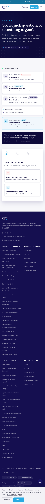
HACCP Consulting (8, 276)
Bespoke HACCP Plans (9, 280)
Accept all (18, 500)
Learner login (28, 384)
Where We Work (7, 457)
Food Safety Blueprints (9, 425)
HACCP (26, 254)
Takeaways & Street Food (10, 335)
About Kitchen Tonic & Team (11, 437)
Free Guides (6, 364)
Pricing (26, 368)
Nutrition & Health (30, 262)
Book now (34, 7)
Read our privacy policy (14, 495)
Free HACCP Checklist (9, 375)
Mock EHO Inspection (9, 250)
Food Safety (28, 250)
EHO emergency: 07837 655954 (14, 236)
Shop (3, 445)
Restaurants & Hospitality (10, 320)
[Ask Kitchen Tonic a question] (40, 481)
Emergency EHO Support (10, 354)
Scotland (5, 472)
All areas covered (21, 468)
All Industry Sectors (8, 316)
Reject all (7, 500)
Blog (3, 429)
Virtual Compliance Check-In (11, 254)
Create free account (31, 380)
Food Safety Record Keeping (11, 413)
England (38, 468)
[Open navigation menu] (41, 7)
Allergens (27, 258)
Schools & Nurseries (8, 331)
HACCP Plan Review (8, 284)
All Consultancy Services (10, 312)
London (31, 468)
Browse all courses (30, 270)
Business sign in (29, 376)
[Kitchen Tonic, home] (5, 7)
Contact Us (5, 449)
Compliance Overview (9, 417)
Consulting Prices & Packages (11, 308)
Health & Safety (29, 266)
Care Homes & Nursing (9, 339)
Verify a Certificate (8, 453)
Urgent (26, 7)
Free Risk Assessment (9, 421)
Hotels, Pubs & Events (8, 343)
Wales (12, 472)
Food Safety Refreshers (9, 433)
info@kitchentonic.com (11, 233)
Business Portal (29, 372)
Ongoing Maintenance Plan (10, 272)
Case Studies (6, 441)
